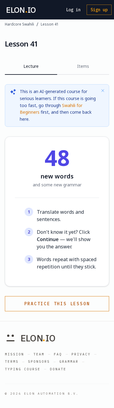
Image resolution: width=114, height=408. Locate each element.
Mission (14, 354)
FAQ (58, 354)
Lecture (31, 66)
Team (38, 354)
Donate (58, 369)
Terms (12, 361)
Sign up (99, 9)
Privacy (81, 354)
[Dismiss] (102, 90)
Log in (73, 9)
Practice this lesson (57, 303)
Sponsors (39, 361)
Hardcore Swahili (19, 24)
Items (83, 66)
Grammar (68, 361)
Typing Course (22, 369)
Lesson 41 (50, 24)
